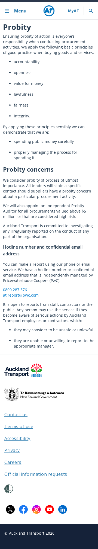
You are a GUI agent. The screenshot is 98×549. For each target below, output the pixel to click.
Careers (13, 462)
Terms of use (18, 426)
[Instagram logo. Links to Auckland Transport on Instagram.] (36, 509)
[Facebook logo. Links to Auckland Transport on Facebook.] (23, 509)
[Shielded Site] (9, 489)
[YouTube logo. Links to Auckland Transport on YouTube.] (50, 509)
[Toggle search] (91, 11)
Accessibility (17, 438)
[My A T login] (74, 11)
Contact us (15, 415)
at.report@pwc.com (21, 295)
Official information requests (35, 474)
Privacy (12, 450)
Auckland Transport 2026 (32, 533)
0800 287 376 (15, 289)
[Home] (49, 11)
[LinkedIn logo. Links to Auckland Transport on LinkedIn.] (63, 509)
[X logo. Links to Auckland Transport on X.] (10, 509)
